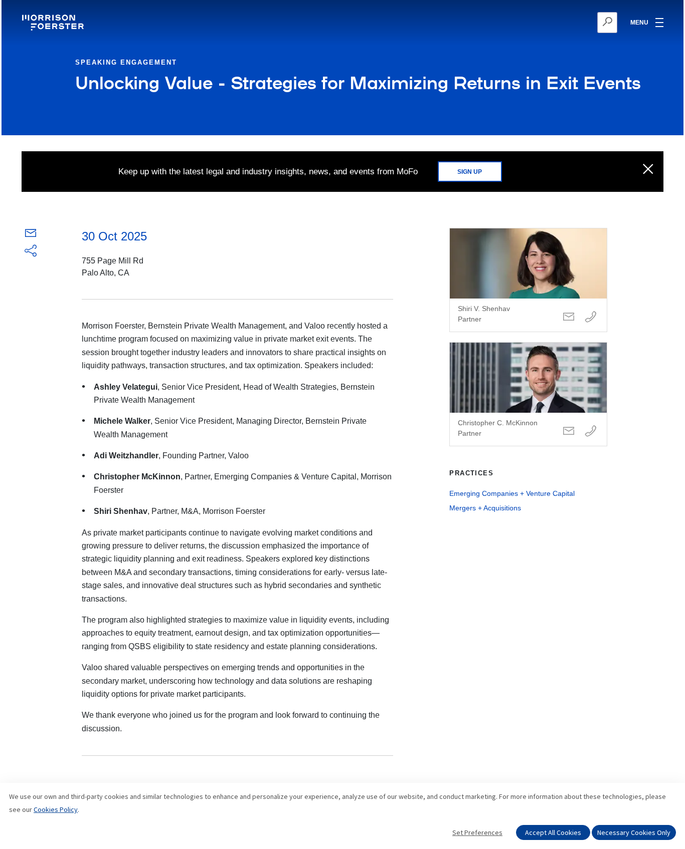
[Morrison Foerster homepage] (54, 23)
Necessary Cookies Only (633, 832)
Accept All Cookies (553, 832)
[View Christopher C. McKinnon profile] (528, 394)
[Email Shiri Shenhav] (569, 317)
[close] (648, 170)
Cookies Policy (56, 809)
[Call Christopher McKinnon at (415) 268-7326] (591, 431)
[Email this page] (31, 235)
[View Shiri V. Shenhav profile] (528, 280)
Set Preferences (477, 832)
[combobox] (558, 22)
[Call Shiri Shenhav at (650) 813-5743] (591, 317)
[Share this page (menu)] (31, 251)
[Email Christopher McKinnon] (569, 431)
